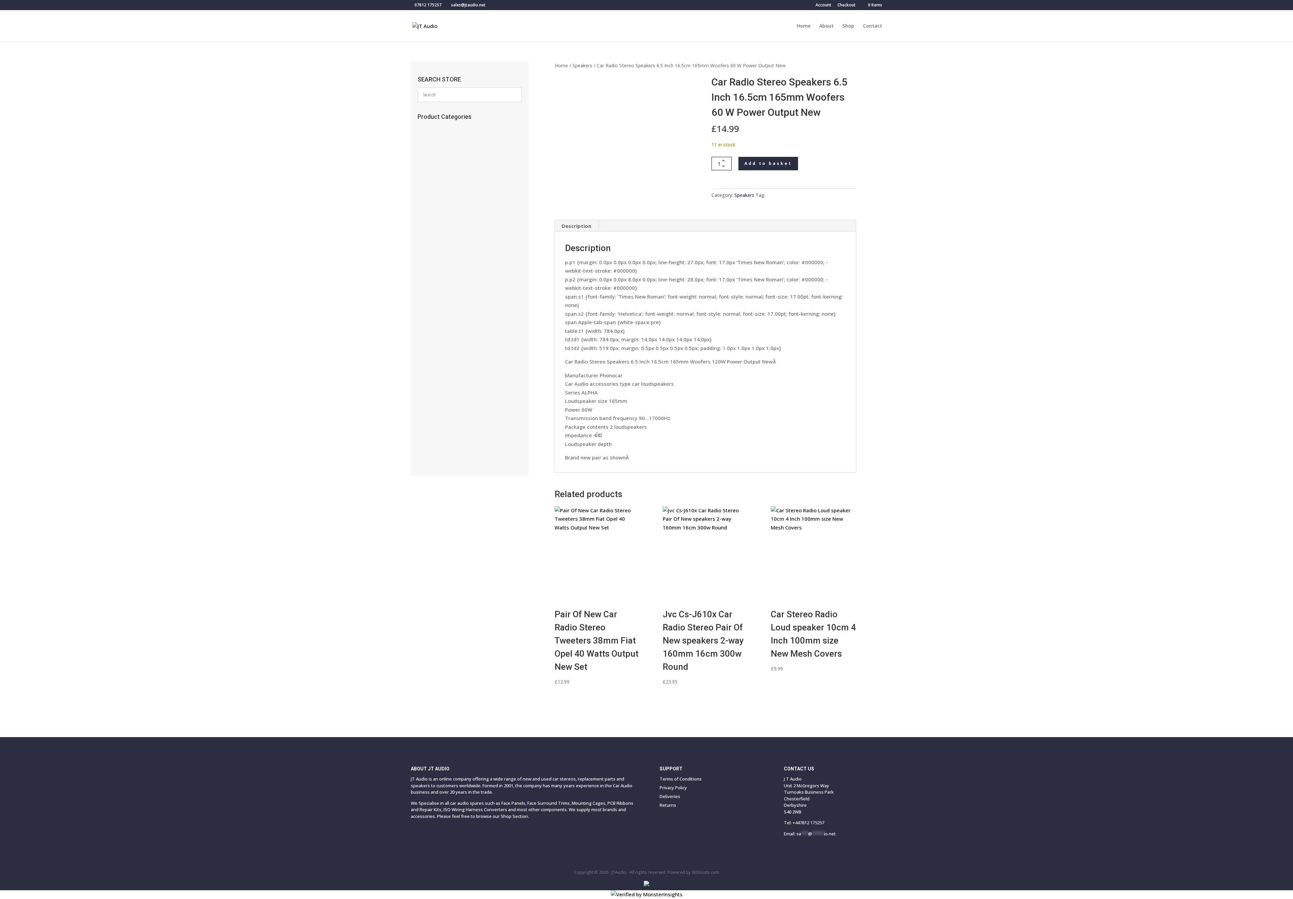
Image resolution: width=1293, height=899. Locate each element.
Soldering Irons (440, 184)
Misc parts (430, 406)
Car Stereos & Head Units (455, 384)
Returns (668, 805)
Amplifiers (435, 373)
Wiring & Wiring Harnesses (457, 306)
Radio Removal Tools (448, 250)
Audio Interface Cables (450, 295)
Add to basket (768, 163)
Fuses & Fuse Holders (447, 273)
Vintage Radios (441, 173)
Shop (848, 26)
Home (803, 26)
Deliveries (670, 796)
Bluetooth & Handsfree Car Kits (459, 217)
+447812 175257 (808, 823)
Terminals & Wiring (448, 328)
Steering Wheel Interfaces (453, 261)
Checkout (846, 5)
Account (823, 5)
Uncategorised (441, 162)
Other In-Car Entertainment (456, 350)
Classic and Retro (445, 448)
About (826, 26)
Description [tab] (576, 225)
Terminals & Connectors (452, 284)
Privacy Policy (673, 788)
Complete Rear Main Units (453, 426)
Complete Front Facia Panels (459, 437)
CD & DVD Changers (448, 361)
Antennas (433, 206)
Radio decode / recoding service (462, 139)
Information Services (447, 195)
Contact (872, 26)
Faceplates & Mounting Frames (462, 239)
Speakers (582, 65)
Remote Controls (443, 150)
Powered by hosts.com (693, 872)
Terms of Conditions (681, 779)
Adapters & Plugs (444, 317)
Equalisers (435, 339)
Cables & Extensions (447, 228)
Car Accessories (442, 128)
